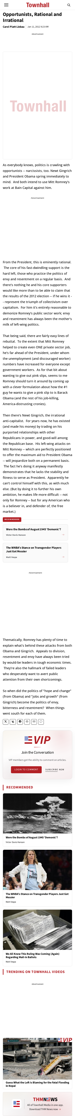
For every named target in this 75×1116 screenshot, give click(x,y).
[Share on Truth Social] (13, 722)
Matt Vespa (11, 901)
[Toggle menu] (6, 4)
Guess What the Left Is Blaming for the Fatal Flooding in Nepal (37, 1084)
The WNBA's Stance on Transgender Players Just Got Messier (37, 895)
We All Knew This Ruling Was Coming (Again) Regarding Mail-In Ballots (32, 955)
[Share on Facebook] (20, 722)
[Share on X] (5, 722)
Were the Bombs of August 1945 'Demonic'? (32, 837)
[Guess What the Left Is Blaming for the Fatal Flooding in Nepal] (37, 1059)
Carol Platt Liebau (13, 27)
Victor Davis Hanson (15, 842)
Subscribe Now (54, 769)
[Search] (69, 5)
